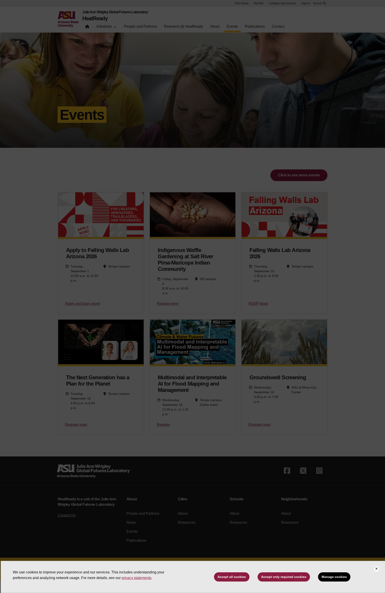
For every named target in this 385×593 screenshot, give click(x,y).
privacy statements (136, 578)
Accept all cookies (232, 577)
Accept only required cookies (283, 577)
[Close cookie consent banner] (376, 569)
